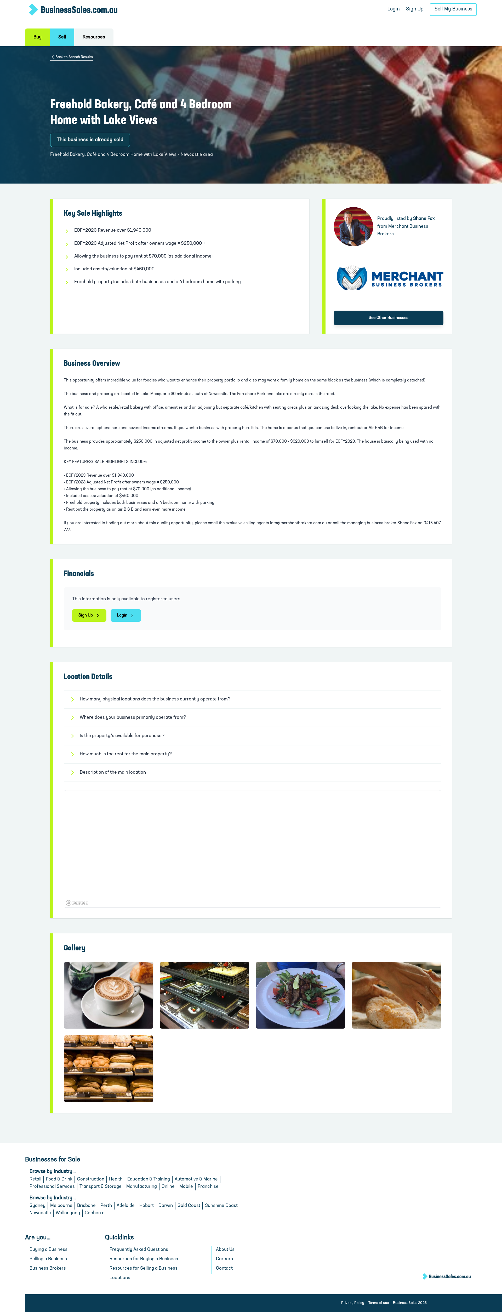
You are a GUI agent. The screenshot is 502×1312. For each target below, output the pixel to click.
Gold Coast (189, 1205)
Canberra (95, 1213)
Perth (106, 1205)
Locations (120, 1278)
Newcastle (40, 1213)
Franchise (208, 1186)
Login (393, 9)
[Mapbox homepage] (77, 903)
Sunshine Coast (221, 1205)
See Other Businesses (388, 318)
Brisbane (86, 1205)
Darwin (165, 1205)
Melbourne (61, 1205)
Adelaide (126, 1205)
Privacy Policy (352, 1303)
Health (116, 1179)
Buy (37, 37)
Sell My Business (453, 9)
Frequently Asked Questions (139, 1249)
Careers (224, 1259)
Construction (90, 1179)
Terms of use (378, 1303)
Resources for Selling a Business (144, 1268)
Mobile (186, 1186)
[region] (252, 849)
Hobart (146, 1205)
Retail (35, 1179)
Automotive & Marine (196, 1179)
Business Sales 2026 (410, 1303)
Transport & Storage (100, 1186)
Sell (62, 37)
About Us (225, 1249)
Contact (224, 1268)
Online (168, 1186)
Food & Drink (59, 1179)
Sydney (37, 1205)
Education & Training (148, 1179)
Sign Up (415, 9)
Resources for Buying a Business (144, 1259)
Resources (94, 37)
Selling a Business (48, 1259)
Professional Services (52, 1186)
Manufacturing (141, 1186)
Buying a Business (48, 1249)
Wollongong (68, 1213)
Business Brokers (48, 1268)
